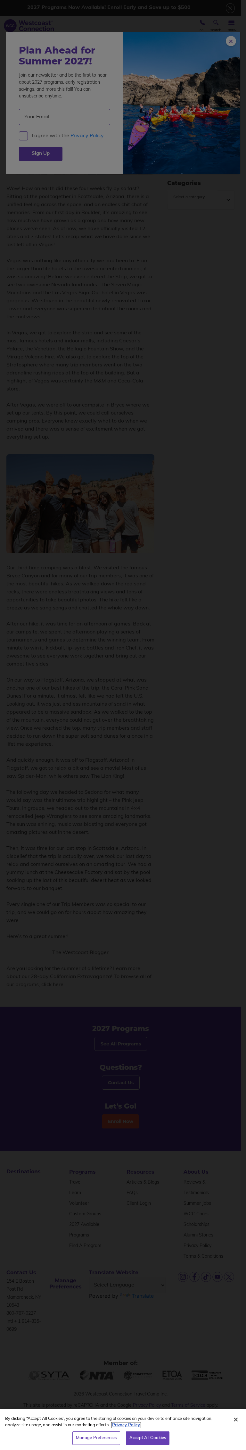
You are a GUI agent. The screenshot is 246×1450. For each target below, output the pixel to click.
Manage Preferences (96, 1438)
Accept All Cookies (147, 1438)
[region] (123, 1429)
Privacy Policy (126, 1425)
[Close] (236, 1419)
